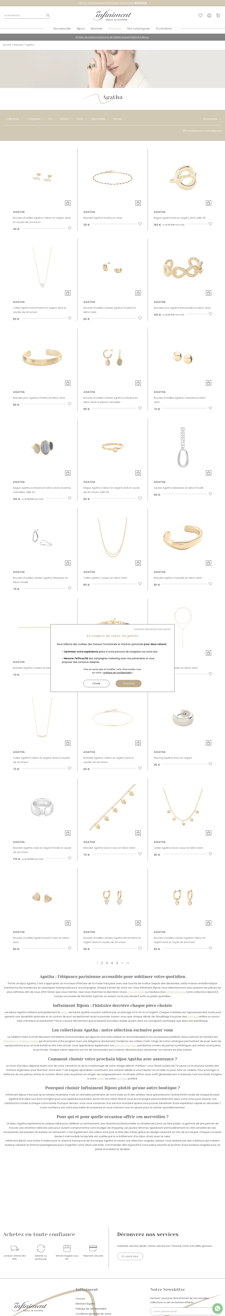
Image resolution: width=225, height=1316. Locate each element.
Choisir (96, 683)
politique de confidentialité (117, 672)
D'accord (128, 683)
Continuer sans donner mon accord (152, 629)
